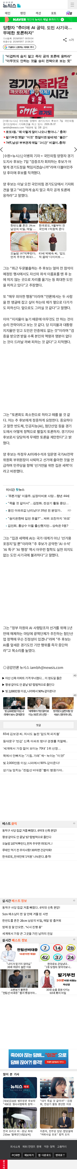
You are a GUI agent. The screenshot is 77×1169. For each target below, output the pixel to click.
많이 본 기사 (11, 1074)
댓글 (38, 725)
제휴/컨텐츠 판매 (31, 1146)
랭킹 (23, 13)
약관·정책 (49, 1146)
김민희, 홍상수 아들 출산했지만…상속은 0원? (38, 525)
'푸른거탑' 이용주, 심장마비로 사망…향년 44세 (39, 496)
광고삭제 (4, 1164)
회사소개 (15, 1146)
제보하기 (29, 1155)
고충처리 (62, 1146)
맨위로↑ (60, 1155)
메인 (7, 13)
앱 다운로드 (44, 1155)
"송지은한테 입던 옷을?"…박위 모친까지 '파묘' (39, 518)
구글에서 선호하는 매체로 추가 (21, 47)
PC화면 (16, 1155)
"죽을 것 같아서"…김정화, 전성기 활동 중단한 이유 (39, 503)
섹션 (38, 13)
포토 (53, 13)
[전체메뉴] (72, 4)
